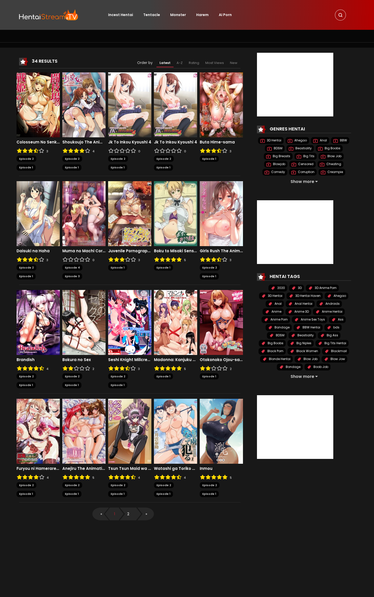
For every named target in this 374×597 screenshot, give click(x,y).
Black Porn (275, 351)
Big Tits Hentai (335, 343)
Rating (194, 62)
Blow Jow (337, 359)
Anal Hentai (303, 303)
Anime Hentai (331, 311)
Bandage (282, 327)
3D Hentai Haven (308, 296)
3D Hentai (273, 140)
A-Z (180, 62)
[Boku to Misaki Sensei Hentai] (175, 213)
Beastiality (303, 148)
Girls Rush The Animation (221, 251)
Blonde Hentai (279, 359)
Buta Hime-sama (217, 142)
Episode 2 (26, 159)
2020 (281, 288)
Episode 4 (72, 268)
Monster (178, 14)
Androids (332, 303)
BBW (343, 140)
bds (336, 327)
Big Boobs (332, 148)
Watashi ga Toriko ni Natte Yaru (175, 468)
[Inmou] (221, 430)
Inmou (206, 468)
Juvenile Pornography (129, 251)
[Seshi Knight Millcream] (129, 322)
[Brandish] (38, 322)
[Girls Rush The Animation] (221, 213)
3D (299, 288)
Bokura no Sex (76, 359)
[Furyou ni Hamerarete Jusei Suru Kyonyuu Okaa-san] (38, 430)
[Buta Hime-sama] (221, 104)
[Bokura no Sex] (84, 322)
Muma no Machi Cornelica (84, 251)
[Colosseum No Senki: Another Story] (38, 104)
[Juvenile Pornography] (129, 213)
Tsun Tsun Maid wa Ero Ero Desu (129, 468)
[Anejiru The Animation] (84, 430)
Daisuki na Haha (33, 251)
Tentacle (151, 14)
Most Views (214, 62)
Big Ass (332, 335)
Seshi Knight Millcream (129, 359)
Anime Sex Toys (312, 319)
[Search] (340, 15)
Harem (202, 14)
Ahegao (300, 140)
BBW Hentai (311, 327)
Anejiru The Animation (84, 468)
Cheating (333, 164)
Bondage (292, 367)
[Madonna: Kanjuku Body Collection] (175, 322)
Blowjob (278, 164)
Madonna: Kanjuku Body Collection (175, 359)
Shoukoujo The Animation (84, 142)
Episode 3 (72, 276)
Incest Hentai (120, 14)
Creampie (335, 172)
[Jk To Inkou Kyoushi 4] (129, 104)
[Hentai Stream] (48, 14)
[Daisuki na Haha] (38, 213)
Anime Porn (279, 319)
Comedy (277, 172)
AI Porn (225, 14)
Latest (165, 62)
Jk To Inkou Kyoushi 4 (129, 142)
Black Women (307, 351)
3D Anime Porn (325, 288)
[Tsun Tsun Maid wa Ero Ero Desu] (129, 430)
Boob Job (320, 367)
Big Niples (303, 343)
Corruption (305, 172)
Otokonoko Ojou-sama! (221, 359)
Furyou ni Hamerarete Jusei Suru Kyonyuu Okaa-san (38, 468)
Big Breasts (281, 156)
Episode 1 (26, 167)
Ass (340, 319)
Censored (305, 164)
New (233, 62)
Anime (276, 311)
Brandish (26, 359)
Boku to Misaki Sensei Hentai (175, 251)
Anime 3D (301, 311)
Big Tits (308, 156)
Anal (323, 140)
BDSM (277, 148)
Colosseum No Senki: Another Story (38, 142)
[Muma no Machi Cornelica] (84, 213)
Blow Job (334, 156)
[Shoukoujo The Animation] (84, 104)
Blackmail (338, 351)
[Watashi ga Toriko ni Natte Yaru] (175, 430)
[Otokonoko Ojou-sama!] (221, 322)
